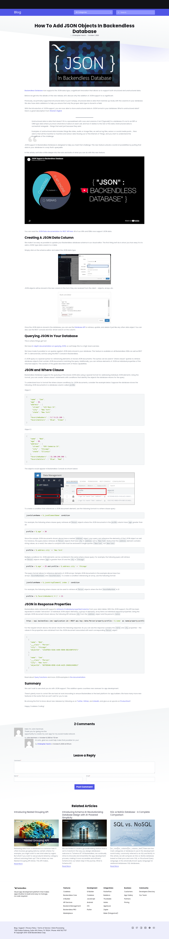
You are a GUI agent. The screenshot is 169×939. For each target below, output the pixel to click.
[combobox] (93, 12)
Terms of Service (44, 928)
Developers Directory (147, 892)
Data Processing (58, 928)
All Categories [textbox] (81, 12)
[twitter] (137, 928)
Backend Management (72, 906)
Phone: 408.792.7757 (59, 930)
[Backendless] (20, 888)
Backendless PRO (69, 910)
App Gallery (128, 895)
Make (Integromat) (111, 913)
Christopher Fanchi (79, 35)
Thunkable (107, 899)
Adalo (106, 902)
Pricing (126, 902)
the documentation (77, 677)
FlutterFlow (108, 892)
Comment (17, 760)
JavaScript (91, 899)
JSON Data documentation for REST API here (56, 231)
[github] (145, 928)
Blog (15, 928)
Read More (18, 864)
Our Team (143, 895)
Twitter (80, 701)
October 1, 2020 (93, 35)
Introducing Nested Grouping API (31, 812)
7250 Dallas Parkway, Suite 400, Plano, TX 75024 (32, 930)
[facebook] (141, 928)
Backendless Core (70, 895)
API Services (67, 902)
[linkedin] (133, 928)
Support (22, 928)
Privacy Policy (31, 928)
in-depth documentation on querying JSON (49, 346)
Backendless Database (34, 90)
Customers (128, 892)
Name (16, 776)
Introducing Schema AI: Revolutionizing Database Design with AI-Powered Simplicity (82, 815)
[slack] (150, 928)
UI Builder (66, 899)
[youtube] (154, 928)
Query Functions (40, 677)
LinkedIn (96, 701)
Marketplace (68, 913)
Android (90, 902)
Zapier (106, 910)
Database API (80, 327)
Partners (127, 899)
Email (88, 776)
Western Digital (56, 111)
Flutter (89, 910)
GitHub (86, 701)
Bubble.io (107, 895)
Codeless (66, 892)
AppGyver (107, 906)
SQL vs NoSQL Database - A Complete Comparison (130, 813)
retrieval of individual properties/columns (72, 609)
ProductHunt (125, 701)
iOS (88, 906)
